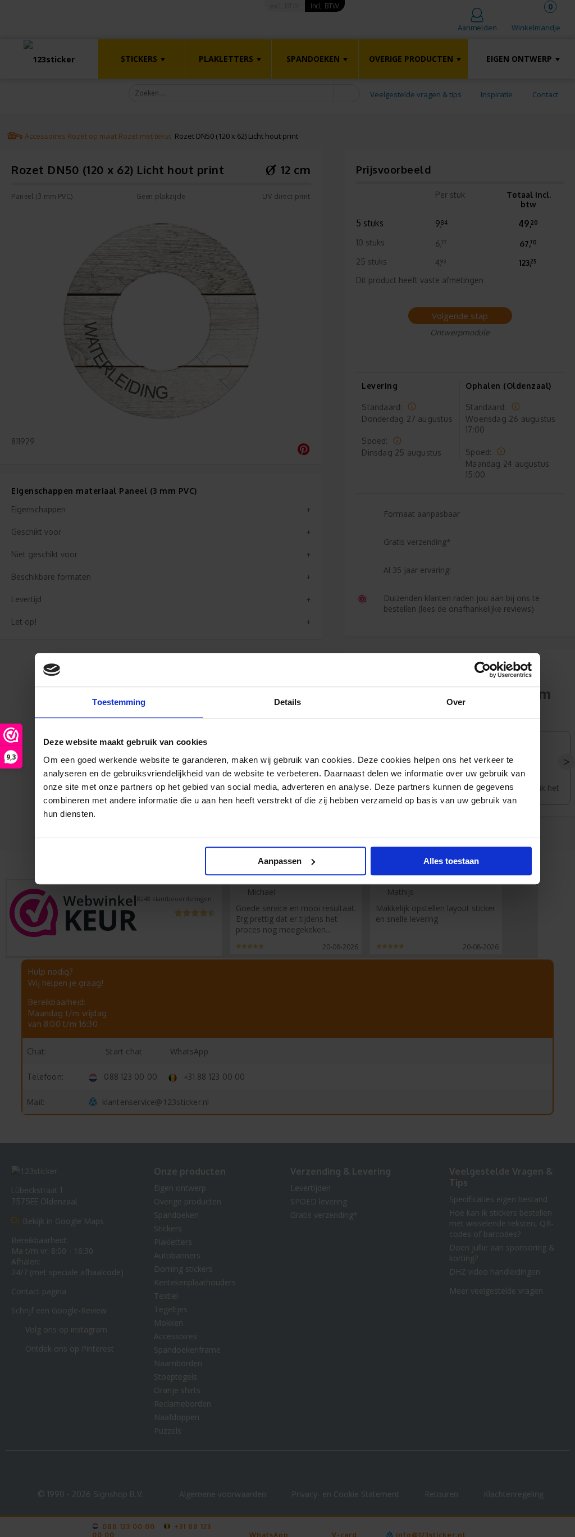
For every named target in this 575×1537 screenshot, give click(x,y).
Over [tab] (456, 702)
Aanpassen (280, 861)
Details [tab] (288, 702)
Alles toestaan (451, 861)
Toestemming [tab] (118, 702)
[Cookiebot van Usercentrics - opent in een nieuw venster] (482, 669)
